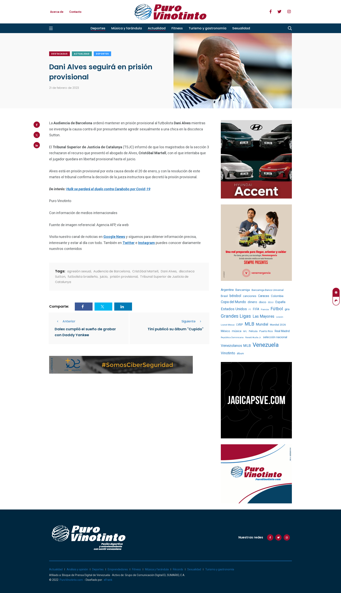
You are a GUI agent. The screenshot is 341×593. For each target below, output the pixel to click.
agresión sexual (79, 271)
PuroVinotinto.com (71, 579)
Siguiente (189, 321)
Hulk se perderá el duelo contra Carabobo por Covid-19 (108, 189)
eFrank (108, 579)
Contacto (75, 11)
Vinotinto (228, 353)
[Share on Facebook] (37, 125)
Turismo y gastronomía (207, 28)
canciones (249, 296)
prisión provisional (124, 276)
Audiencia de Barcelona (111, 271)
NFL (245, 331)
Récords (178, 569)
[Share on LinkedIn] (37, 145)
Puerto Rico (266, 331)
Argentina (227, 290)
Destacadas (59, 54)
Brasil (224, 296)
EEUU (271, 302)
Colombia (277, 296)
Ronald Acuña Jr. (253, 337)
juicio (104, 276)
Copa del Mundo (233, 302)
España (280, 302)
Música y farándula (126, 28)
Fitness (177, 28)
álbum (240, 353)
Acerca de (56, 11)
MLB (249, 324)
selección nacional (275, 337)
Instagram (146, 243)
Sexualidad (241, 28)
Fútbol (277, 308)
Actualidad (157, 28)
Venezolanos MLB (236, 345)
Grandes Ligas (236, 316)
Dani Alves (169, 271)
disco (262, 302)
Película (253, 331)
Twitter (129, 243)
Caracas (263, 296)
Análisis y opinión (77, 569)
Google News (114, 237)
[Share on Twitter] (37, 135)
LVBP (239, 324)
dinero (252, 302)
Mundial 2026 (278, 324)
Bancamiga (242, 290)
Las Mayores (263, 316)
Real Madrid (282, 331)
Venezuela (266, 345)
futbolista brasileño (83, 276)
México (225, 331)
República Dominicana (232, 337)
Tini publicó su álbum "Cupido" (175, 329)
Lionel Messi (228, 324)
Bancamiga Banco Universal (268, 289)
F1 (250, 309)
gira (287, 309)
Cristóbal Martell (145, 271)
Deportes (98, 28)
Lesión (279, 317)
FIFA (256, 309)
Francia (265, 309)
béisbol (235, 296)
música (236, 331)
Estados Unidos (234, 309)
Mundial (262, 324)
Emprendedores (118, 569)
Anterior (69, 321)
